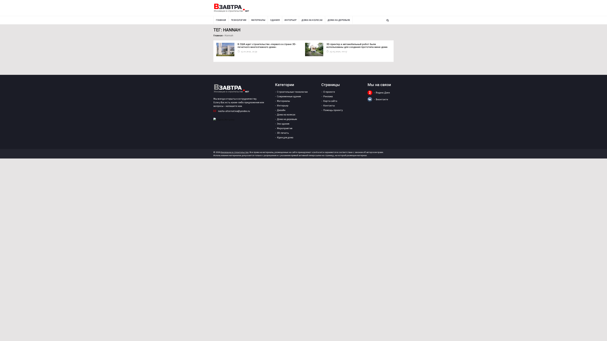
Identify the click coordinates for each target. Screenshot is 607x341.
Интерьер (291, 19)
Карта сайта (330, 100)
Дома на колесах (312, 19)
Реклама (328, 96)
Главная (221, 19)
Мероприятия (284, 128)
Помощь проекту (333, 110)
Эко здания (283, 123)
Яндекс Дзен (383, 92)
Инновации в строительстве (235, 152)
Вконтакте (382, 99)
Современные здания (289, 96)
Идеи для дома (285, 137)
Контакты (329, 105)
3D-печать (283, 132)
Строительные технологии (292, 91)
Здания (275, 19)
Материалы (258, 19)
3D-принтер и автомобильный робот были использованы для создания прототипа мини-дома (356, 45)
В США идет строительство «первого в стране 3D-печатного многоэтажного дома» (267, 45)
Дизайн (281, 110)
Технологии (238, 19)
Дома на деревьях (339, 19)
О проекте (329, 91)
